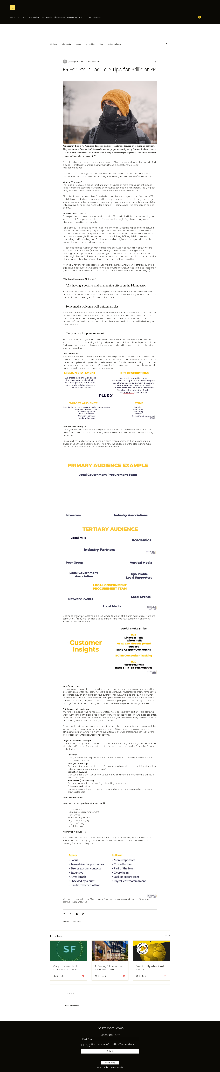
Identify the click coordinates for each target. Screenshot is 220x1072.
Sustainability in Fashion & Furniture (150, 968)
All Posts (53, 44)
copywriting (90, 44)
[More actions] (155, 61)
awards (78, 44)
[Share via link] (83, 913)
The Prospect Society (110, 1028)
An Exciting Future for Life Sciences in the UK (108, 968)
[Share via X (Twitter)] (70, 913)
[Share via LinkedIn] (76, 913)
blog (101, 44)
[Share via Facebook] (64, 913)
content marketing (114, 44)
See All (167, 936)
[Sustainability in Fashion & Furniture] (151, 951)
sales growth (66, 44)
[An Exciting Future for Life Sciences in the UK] (110, 951)
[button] (166, 44)
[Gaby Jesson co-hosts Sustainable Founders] (68, 951)
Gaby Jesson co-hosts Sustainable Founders (65, 968)
